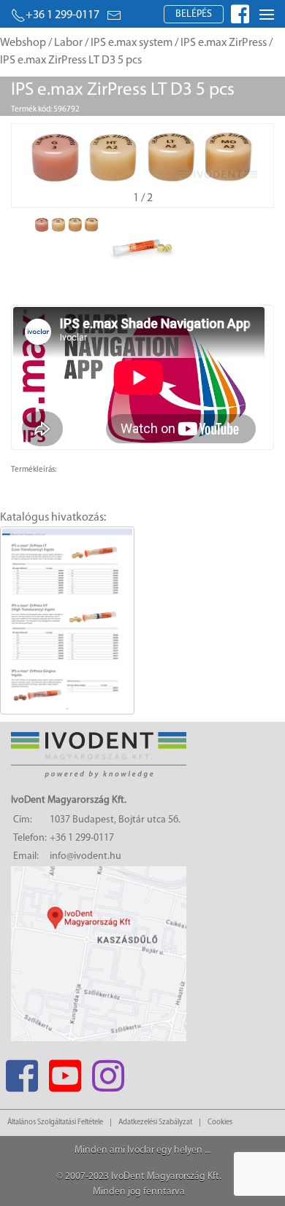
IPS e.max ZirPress (223, 43)
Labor (68, 43)
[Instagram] (107, 1071)
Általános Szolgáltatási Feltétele (55, 1123)
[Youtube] (64, 1071)
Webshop (23, 43)
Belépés (193, 14)
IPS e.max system (131, 43)
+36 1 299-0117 (62, 15)
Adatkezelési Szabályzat (155, 1123)
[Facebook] (21, 1071)
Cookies (220, 1123)
